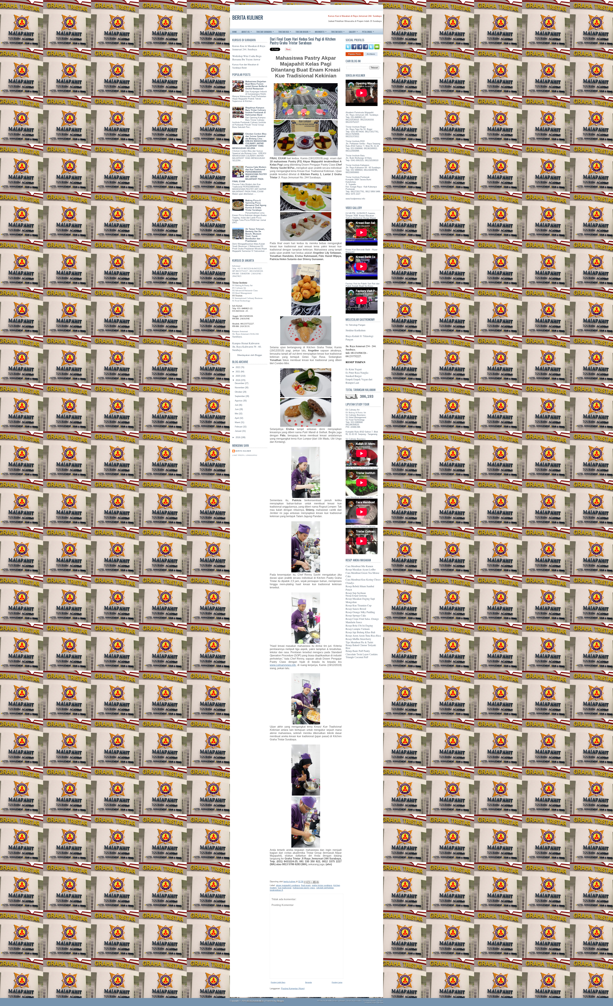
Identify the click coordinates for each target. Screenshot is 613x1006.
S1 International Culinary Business (247, 298)
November (240, 387)
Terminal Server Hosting (373, 1002)
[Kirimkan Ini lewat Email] (305, 882)
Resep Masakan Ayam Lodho (361, 569)
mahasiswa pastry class (304, 888)
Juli (237, 405)
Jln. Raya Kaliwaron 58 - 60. (246, 346)
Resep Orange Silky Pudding (360, 612)
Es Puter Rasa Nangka (357, 372)
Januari (238, 431)
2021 (238, 371)
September (240, 396)
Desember (240, 383)
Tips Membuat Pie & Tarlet (359, 642)
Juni (237, 409)
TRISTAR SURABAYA (265, 31)
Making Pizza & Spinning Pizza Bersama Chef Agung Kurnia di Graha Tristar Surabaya (255, 205)
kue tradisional (284, 888)
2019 (238, 380)
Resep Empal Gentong (356, 596)
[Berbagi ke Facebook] (314, 882)
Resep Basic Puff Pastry (358, 651)
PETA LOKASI (368, 31)
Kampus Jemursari (240, 331)
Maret (238, 422)
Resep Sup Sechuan (356, 593)
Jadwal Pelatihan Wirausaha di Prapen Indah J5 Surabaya (355, 21)
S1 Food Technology (241, 301)
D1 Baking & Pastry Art (242, 285)
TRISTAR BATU (337, 31)
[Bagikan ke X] (311, 882)
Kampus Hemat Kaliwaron (245, 343)
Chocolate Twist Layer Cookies (362, 654)
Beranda (308, 982)
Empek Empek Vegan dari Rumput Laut (359, 381)
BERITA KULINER (247, 17)
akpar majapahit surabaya (288, 885)
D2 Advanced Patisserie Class (245, 290)
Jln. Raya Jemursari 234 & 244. (245, 334)
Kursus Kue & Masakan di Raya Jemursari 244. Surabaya (355, 16)
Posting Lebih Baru (278, 982)
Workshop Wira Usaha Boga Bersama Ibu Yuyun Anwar (246, 57)
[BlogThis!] (308, 882)
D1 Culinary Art (239, 288)
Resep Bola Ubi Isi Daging (359, 625)
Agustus (239, 400)
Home (234, 31)
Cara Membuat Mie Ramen (359, 566)
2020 (238, 376)
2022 (238, 367)
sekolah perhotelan (325, 888)
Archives (371, 54)
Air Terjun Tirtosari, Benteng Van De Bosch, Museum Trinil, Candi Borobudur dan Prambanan (255, 235)
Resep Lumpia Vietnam (358, 628)
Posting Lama (337, 982)
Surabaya (237, 350)
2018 (238, 437)
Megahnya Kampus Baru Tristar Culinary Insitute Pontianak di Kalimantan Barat (255, 111)
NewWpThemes (332, 1001)
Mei (237, 413)
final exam (306, 885)
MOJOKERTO (320, 31)
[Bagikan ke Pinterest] (317, 882)
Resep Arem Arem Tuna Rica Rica (363, 635)
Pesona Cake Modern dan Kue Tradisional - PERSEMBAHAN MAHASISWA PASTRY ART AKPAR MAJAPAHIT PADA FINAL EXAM (249, 174)
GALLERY (353, 31)
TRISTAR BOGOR (302, 31)
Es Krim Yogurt (354, 369)
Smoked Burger (354, 376)
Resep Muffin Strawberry (358, 639)
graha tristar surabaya (322, 885)
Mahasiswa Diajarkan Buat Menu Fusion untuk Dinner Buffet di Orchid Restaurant (256, 85)
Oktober (239, 392)
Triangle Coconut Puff (357, 657)
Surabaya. (237, 336)
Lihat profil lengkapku (244, 455)
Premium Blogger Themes (373, 1001)
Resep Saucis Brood (356, 608)
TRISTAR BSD (284, 31)
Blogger (258, 355)
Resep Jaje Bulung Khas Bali (360, 632)
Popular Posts (354, 54)
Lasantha (357, 1001)
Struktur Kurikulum (355, 330)
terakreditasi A (276, 890)
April (237, 418)
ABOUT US (247, 31)
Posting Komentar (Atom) (293, 988)
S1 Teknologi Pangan (355, 325)
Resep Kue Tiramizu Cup (358, 605)
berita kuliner (243, 451)
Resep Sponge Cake (356, 615)
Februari (239, 426)
